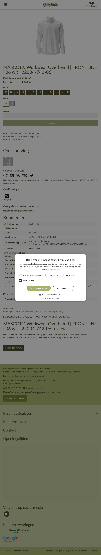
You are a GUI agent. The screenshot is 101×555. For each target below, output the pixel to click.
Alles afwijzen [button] (63, 288)
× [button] (83, 257)
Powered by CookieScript (50, 298)
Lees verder (55, 269)
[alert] (50, 277)
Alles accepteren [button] (39, 288)
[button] (50, 294)
